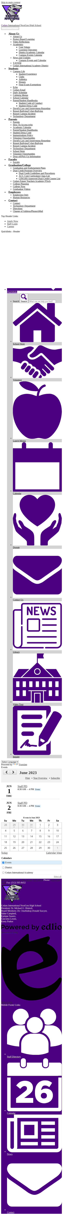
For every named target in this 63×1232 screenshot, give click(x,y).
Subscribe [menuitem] (55, 778)
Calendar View (54, 852)
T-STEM (17, 63)
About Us (17, 36)
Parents (16, 122)
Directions (17, 208)
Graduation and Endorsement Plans (29, 168)
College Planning (21, 184)
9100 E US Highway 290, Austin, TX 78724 (22, 880)
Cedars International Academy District (30, 65)
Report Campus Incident (24, 113)
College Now (19, 186)
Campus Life (19, 71)
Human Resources (21, 197)
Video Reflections (21, 42)
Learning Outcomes (28, 50)
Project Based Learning (24, 39)
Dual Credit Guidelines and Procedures (37, 173)
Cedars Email (19, 90)
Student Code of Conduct (30, 103)
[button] (14, 33)
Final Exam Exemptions (30, 84)
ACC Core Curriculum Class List (34, 176)
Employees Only (20, 195)
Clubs (21, 76)
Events (8, 862)
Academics (18, 44)
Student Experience (28, 74)
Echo (15, 87)
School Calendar (20, 98)
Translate (23, 764)
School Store (19, 151)
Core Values (24, 47)
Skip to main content (10, 2)
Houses (22, 82)
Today (4, 852)
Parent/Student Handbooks (25, 100)
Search (16, 301)
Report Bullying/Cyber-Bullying (28, 111)
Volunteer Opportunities (24, 138)
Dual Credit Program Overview (27, 170)
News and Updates (21, 57)
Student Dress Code (28, 106)
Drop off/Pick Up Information (27, 156)
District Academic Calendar (31, 52)
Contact (16, 203)
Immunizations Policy (23, 135)
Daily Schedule (20, 92)
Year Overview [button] (40, 778)
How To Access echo (23, 124)
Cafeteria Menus (20, 95)
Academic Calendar (22, 127)
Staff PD (22, 786)
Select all (57, 876)
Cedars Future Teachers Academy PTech (32, 181)
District (8, 867)
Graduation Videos (21, 189)
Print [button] (27, 778)
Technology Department (24, 116)
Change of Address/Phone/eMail (28, 211)
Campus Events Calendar (30, 55)
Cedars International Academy (19, 872)
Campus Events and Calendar (32, 60)
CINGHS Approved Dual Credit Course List (39, 178)
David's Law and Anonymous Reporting (31, 108)
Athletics (23, 79)
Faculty (16, 162)
